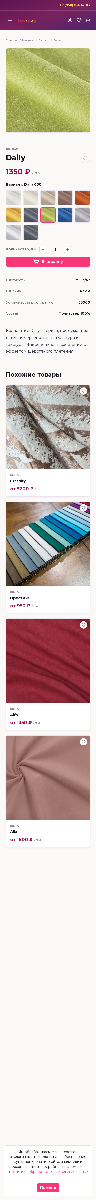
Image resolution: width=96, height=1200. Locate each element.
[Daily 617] (30, 215)
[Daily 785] (65, 215)
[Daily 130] (48, 197)
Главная (12, 40)
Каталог (28, 40)
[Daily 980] (82, 215)
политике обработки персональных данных (49, 1171)
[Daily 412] (82, 197)
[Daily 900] (13, 232)
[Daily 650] (48, 215)
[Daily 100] (13, 197)
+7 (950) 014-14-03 (75, 5)
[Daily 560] (13, 215)
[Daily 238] (65, 197)
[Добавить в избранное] (85, 158)
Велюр (43, 40)
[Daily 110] (30, 197)
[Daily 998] (30, 232)
